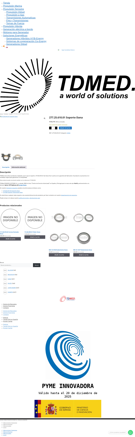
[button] (44, 118)
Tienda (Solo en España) (10, 319)
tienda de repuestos (12, 188)
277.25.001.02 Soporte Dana (11, 191)
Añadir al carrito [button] (10, 239)
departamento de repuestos (69, 195)
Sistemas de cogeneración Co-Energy (26, 41)
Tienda (6, 2)
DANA (10, 114)
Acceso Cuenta (7, 321)
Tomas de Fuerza (15, 23)
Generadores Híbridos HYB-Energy (25, 38)
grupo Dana (22, 185)
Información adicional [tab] (18, 167)
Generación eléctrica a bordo (18, 29)
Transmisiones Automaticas (21, 17)
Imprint (4, 427)
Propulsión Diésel (15, 11)
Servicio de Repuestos (10, 304)
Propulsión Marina (12, 5)
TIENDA (6, 114)
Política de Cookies (7, 426)
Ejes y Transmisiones (17, 20)
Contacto (6, 308)
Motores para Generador (16, 32)
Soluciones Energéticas (15, 35)
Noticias (5, 318)
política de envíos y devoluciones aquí (29, 198)
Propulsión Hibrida (12, 26)
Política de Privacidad (7, 424)
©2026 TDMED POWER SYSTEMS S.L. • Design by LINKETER (13, 420)
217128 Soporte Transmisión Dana (13, 192)
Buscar (2, 262)
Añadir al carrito (65, 128)
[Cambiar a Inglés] (70, 47)
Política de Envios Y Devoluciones (10, 422)
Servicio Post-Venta (9, 306)
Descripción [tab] (5, 167)
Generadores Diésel (16, 44)
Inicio (1, 114)
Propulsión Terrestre (13, 9)
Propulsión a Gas (15, 14)
